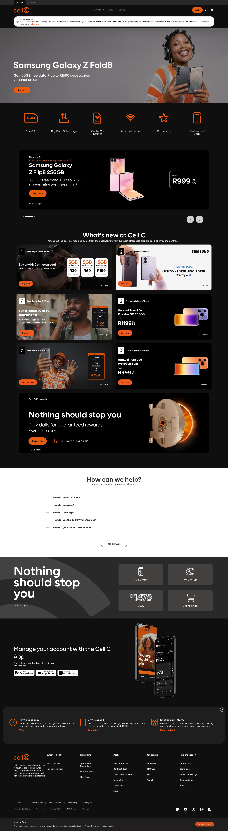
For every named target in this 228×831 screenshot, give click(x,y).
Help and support (188, 755)
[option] (114, 180)
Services (122, 10)
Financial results (37, 803)
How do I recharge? (63, 512)
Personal (19, 2)
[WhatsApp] (178, 810)
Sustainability (72, 803)
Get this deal (28, 382)
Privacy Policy (56, 809)
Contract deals (120, 769)
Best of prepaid (120, 763)
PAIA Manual (71, 809)
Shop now (26, 333)
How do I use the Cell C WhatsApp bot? (74, 519)
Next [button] (200, 219)
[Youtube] (186, 810)
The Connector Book (123, 774)
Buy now (21, 90)
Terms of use (40, 809)
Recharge (151, 763)
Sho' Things (85, 777)
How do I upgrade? (63, 505)
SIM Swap (151, 769)
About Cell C (20, 803)
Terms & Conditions (22, 809)
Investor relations (55, 803)
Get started (99, 10)
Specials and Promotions (86, 764)
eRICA (149, 774)
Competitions (186, 780)
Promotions (85, 755)
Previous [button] (190, 219)
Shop (111, 10)
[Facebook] (210, 810)
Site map (85, 809)
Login (197, 10)
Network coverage (188, 774)
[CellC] (21, 9)
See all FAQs (114, 543)
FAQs (21, 730)
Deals (116, 755)
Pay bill (150, 780)
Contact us (93, 730)
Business (32, 2)
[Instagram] (202, 810)
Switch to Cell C (54, 755)
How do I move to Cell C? (66, 497)
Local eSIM (118, 780)
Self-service (152, 755)
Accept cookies (204, 824)
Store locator (166, 730)
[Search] (206, 10)
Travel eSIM (118, 785)
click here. (35, 24)
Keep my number (55, 769)
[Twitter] (194, 810)
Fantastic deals (87, 771)
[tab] (114, 497)
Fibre (115, 791)
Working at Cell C (89, 803)
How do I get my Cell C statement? (72, 527)
